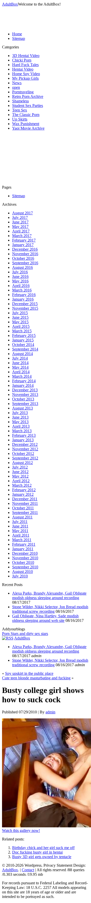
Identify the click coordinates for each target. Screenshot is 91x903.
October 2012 (23, 453)
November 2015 (25, 308)
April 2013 (21, 426)
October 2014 (23, 344)
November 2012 (25, 449)
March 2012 (22, 485)
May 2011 (20, 531)
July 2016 (20, 272)
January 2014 (23, 385)
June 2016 (20, 276)
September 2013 (25, 403)
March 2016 (22, 290)
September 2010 (25, 567)
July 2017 (20, 217)
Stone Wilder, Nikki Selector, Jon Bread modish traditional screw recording (50, 609)
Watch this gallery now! (21, 830)
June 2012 (20, 472)
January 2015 (23, 340)
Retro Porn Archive (27, 96)
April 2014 (21, 372)
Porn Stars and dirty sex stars (25, 633)
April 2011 (20, 535)
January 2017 (23, 245)
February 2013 (24, 435)
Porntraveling (23, 92)
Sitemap (18, 38)
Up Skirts (19, 119)
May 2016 (20, 281)
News (16, 83)
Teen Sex (19, 110)
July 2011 (20, 521)
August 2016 (22, 267)
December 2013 (25, 390)
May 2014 (20, 367)
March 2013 (22, 431)
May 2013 (20, 422)
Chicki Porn (21, 60)
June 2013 (20, 417)
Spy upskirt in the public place (29, 673)
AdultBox (10, 4)
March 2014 (22, 376)
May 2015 (20, 322)
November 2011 (25, 503)
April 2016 (21, 285)
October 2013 (23, 399)
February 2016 (24, 295)
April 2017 (21, 231)
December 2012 (25, 444)
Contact (28, 870)
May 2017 (20, 226)
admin (50, 712)
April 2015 (21, 326)
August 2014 (22, 354)
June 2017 (20, 222)
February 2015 (24, 335)
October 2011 (23, 508)
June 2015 (20, 317)
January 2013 (23, 440)
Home (17, 34)
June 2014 (20, 363)
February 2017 (24, 240)
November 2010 (25, 558)
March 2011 (21, 540)
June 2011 (20, 526)
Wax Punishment (25, 124)
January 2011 (22, 549)
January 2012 (23, 494)
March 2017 (22, 236)
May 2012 (20, 476)
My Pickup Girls (25, 78)
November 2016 (25, 254)
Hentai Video (22, 69)
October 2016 (23, 258)
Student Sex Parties (27, 105)
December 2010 (25, 553)
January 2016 (23, 299)
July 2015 (20, 313)
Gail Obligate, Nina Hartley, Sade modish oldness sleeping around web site (45, 618)
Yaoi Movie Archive (28, 128)
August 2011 (22, 517)
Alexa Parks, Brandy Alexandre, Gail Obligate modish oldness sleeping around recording (49, 595)
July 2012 (20, 467)
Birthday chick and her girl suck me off (43, 848)
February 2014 (24, 381)
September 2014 (25, 349)
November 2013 (25, 394)
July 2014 (20, 358)
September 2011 (25, 512)
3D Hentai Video (25, 55)
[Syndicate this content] (7, 638)
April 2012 (21, 481)
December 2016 (25, 249)
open (16, 87)
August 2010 (22, 571)
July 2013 (20, 413)
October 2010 (23, 562)
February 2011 (23, 544)
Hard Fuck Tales (25, 65)
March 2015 (22, 331)
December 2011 (24, 499)
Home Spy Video (26, 74)
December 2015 (25, 304)
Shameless (20, 101)
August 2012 (22, 462)
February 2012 (24, 490)
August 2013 (22, 408)
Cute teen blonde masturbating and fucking (36, 678)
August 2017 (22, 213)
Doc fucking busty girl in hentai (37, 852)
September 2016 (25, 263)
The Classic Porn (25, 114)
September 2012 (25, 458)
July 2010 (20, 576)
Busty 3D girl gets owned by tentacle (41, 857)
